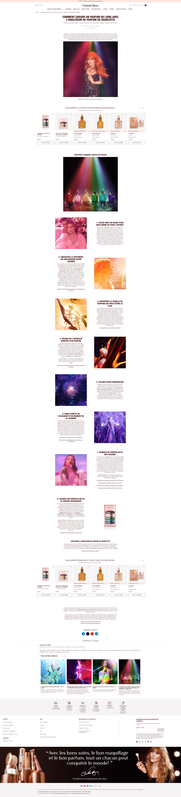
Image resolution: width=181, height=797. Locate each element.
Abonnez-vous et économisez (85, 725)
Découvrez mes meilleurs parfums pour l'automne (110, 485)
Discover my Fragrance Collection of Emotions (90, 99)
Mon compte (43, 734)
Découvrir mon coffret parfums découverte (71, 532)
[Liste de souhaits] (138, 5)
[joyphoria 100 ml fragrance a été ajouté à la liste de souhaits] (126, 114)
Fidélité (130, 5)
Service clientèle (44, 722)
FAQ (41, 731)
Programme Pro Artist (84, 728)
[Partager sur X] (87, 633)
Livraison (42, 725)
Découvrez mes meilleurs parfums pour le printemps (110, 480)
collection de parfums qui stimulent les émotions (89, 609)
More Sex (69, 356)
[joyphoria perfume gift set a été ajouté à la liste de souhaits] (144, 114)
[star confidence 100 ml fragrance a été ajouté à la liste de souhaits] (89, 114)
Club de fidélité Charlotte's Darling (48, 737)
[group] (45, 129)
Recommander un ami (84, 722)
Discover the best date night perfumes (90, 621)
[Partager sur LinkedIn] (96, 633)
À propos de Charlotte (8, 725)
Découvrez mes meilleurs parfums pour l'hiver (110, 488)
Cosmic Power (77, 356)
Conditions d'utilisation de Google (78, 793)
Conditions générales (67, 791)
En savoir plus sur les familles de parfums (110, 327)
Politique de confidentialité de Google (61, 793)
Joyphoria (70, 353)
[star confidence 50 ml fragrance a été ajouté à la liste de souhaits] (107, 114)
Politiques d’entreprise (76, 791)
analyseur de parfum (97, 548)
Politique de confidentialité (9, 731)
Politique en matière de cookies (10, 734)
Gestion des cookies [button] (86, 791)
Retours (42, 728)
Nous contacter (140, 789)
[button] (141, 5)
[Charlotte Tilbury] (90, 5)
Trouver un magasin (7, 722)
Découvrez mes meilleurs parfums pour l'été (110, 482)
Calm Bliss (78, 353)
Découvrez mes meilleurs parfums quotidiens (71, 437)
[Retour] (139, 108)
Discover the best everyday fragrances (90, 623)
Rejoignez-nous (6, 728)
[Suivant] (143, 108)
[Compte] (134, 5)
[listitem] (55, 9)
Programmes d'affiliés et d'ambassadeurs (84, 731)
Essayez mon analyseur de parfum (90, 550)
